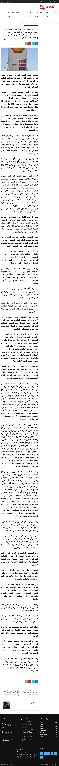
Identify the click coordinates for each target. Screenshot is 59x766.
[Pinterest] (29, 43)
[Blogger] (55, 753)
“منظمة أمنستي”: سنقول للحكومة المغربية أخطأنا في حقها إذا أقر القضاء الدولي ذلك (30, 692)
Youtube (3, 2)
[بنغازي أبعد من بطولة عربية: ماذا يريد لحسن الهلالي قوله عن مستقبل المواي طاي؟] (35, 738)
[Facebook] (36, 43)
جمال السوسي (4, 39)
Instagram (3, 0)
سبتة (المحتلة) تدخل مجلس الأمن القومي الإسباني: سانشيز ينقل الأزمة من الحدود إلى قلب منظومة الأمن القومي (7, 724)
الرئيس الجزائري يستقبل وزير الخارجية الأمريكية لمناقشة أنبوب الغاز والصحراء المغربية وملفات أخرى (11, 693)
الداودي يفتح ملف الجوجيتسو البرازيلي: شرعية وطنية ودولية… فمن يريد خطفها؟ (27, 731)
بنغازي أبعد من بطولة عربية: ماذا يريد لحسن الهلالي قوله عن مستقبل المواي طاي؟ (27, 738)
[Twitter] (11, 2)
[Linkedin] (45, 753)
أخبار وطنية (51, 23)
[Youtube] (5, 2)
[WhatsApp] (26, 43)
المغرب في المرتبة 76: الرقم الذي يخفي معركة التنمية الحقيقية (7, 740)
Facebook (11, 0)
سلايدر (31, 25)
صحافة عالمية (27, 25)
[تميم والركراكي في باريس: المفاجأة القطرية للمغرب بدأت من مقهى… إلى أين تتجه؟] (35, 723)
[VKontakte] (41, 757)
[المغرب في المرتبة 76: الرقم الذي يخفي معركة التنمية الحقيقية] (16, 740)
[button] (3, 12)
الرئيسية (56, 23)
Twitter (8, 2)
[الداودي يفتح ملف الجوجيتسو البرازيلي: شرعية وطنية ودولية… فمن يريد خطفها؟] (35, 731)
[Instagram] (48, 753)
